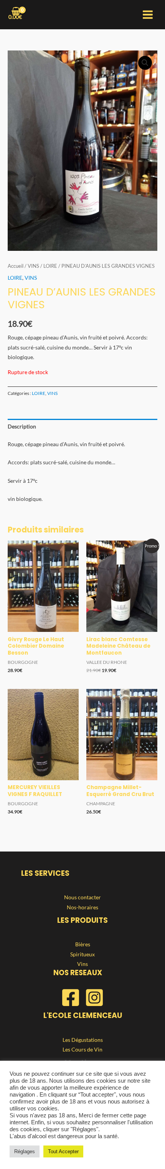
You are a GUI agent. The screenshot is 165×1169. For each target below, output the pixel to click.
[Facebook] (70, 997)
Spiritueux (82, 954)
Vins (82, 964)
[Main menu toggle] (148, 14)
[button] (145, 63)
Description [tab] (22, 426)
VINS (33, 266)
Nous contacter (82, 897)
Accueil (15, 266)
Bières (82, 944)
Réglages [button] (24, 1151)
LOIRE (50, 266)
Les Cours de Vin (82, 1049)
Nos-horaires (82, 907)
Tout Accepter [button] (63, 1151)
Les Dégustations (83, 1039)
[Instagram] (94, 997)
